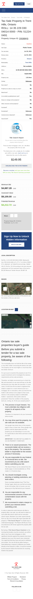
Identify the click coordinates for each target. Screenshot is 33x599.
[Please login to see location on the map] (16, 309)
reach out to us (22, 153)
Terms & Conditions (13, 579)
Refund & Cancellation (16, 581)
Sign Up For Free (16, 244)
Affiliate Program (12, 577)
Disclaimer (23, 577)
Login (28, 4)
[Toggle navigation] (3, 10)
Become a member (8, 170)
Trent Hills (19, 17)
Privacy (24, 579)
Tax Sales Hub (5, 17)
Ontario (13, 17)
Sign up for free (19, 4)
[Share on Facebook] (11, 215)
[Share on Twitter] (15, 215)
